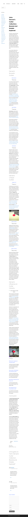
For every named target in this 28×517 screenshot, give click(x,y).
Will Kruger (12, 467)
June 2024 (2, 30)
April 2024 (2, 31)
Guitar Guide (13, 3)
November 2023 (3, 38)
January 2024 (3, 35)
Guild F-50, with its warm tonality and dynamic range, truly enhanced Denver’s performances (14, 165)
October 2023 (3, 39)
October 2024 (3, 23)
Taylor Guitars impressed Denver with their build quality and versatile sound (14, 128)
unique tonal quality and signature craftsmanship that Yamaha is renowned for (13, 202)
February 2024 (3, 34)
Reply (10, 477)
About (18, 3)
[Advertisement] (14, 11)
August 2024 (3, 27)
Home (4, 3)
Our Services (8, 3)
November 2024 (3, 22)
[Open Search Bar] (24, 4)
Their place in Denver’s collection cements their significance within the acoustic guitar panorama (13, 142)
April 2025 (2, 15)
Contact (21, 3)
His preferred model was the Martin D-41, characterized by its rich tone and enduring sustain (14, 95)
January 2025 (3, 19)
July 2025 (2, 14)
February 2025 (3, 18)
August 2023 (3, 43)
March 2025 (2, 17)
